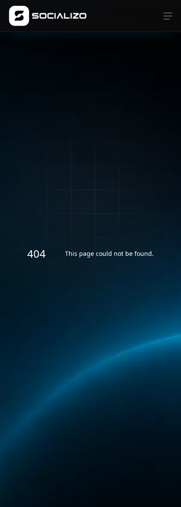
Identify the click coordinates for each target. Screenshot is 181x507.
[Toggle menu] (167, 16)
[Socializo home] (48, 15)
